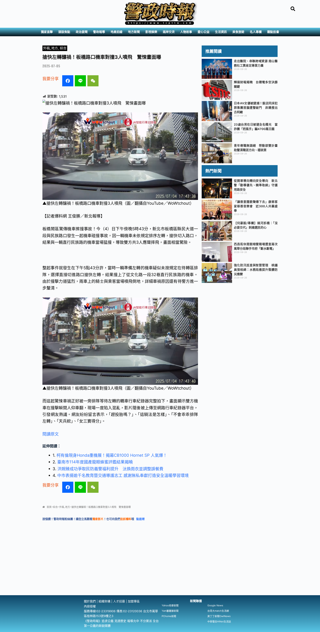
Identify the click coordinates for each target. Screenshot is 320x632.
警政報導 (99, 32)
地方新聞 (134, 32)
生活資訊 (221, 32)
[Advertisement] (160, 567)
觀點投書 (273, 32)
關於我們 (90, 601)
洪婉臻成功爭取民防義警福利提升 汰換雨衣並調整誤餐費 (110, 468)
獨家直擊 (47, 32)
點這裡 (140, 519)
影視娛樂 (151, 32)
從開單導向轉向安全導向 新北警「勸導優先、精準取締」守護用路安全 (256, 185)
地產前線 (116, 32)
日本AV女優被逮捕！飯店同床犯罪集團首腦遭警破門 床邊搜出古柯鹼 (256, 107)
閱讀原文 (50, 434)
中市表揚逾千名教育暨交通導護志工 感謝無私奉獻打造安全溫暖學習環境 (123, 475)
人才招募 (119, 601)
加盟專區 (134, 601)
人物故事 (186, 32)
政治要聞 (82, 32)
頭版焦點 (64, 32)
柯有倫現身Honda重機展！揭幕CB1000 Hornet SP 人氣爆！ (111, 455)
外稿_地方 (50, 48)
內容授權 (90, 606)
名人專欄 (256, 32)
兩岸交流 (169, 32)
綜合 (63, 48)
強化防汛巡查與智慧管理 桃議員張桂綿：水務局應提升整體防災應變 (256, 269)
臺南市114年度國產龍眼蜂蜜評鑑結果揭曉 (95, 461)
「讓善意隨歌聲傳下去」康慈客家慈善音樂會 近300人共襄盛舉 (256, 206)
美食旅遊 (238, 32)
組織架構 (104, 601)
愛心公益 (203, 32)
